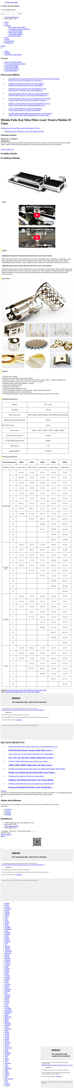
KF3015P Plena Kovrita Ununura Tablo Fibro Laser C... (30, 750)
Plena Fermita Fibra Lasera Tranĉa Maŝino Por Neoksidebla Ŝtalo (26, 690)
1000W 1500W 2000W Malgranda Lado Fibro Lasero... (30, 765)
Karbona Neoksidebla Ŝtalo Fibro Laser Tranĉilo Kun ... (30, 787)
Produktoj (8, 25)
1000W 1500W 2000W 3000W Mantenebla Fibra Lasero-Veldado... (29, 115)
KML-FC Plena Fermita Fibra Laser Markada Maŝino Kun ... (27, 105)
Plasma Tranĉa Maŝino (15, 32)
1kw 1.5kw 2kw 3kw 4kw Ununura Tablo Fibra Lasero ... (31, 758)
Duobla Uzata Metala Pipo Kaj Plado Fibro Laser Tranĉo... (32, 772)
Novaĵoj (7, 39)
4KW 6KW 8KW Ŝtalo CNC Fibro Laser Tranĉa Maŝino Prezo (27, 95)
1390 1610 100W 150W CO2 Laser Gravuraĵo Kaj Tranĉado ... (27, 100)
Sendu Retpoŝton (6, 834)
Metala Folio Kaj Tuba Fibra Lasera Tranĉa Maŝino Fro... (25, 90)
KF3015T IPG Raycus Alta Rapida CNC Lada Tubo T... (25, 80)
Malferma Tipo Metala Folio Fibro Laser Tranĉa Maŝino (25, 85)
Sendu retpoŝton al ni (7, 149)
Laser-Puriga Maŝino (14, 36)
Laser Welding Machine (15, 34)
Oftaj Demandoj (9, 41)
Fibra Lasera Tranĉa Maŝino (17, 27)
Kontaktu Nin (9, 43)
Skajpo (3, 836)
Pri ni (6, 24)
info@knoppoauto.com (12, 826)
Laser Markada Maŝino (15, 31)
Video (6, 37)
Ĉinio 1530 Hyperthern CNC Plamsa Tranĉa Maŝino (24, 110)
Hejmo (7, 22)
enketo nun (4, 806)
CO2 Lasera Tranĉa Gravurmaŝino (18, 29)
